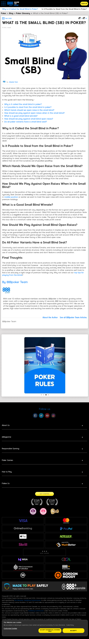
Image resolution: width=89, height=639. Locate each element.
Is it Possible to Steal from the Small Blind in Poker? (64, 9)
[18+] (23, 575)
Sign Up (84, 3)
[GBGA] (66, 559)
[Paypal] (66, 528)
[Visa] (23, 520)
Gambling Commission (36, 611)
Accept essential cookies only (50, 630)
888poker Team (13, 82)
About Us (6, 425)
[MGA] (23, 559)
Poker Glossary (23, 13)
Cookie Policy (70, 625)
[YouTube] (47, 415)
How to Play (7, 472)
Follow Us (6, 483)
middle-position (11, 197)
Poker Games (7, 460)
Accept (73, 630)
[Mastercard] (66, 520)
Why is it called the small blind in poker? (23, 104)
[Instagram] (53, 415)
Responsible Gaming (10, 449)
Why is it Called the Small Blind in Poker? (20, 9)
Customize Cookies (10, 628)
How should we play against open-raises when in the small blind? (34, 113)
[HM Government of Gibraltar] (23, 567)
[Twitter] (41, 415)
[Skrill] (22, 544)
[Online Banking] (23, 528)
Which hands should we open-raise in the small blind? (29, 110)
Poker (3, 13)
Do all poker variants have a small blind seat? (25, 122)
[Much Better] (66, 544)
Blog (11, 13)
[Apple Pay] (23, 536)
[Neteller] (66, 536)
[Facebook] (35, 415)
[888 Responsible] (66, 567)
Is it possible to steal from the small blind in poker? (27, 107)
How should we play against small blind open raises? (28, 119)
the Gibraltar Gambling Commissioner (27, 600)
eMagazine (6, 437)
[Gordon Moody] (66, 575)
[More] (45, 552)
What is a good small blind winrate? (21, 116)
